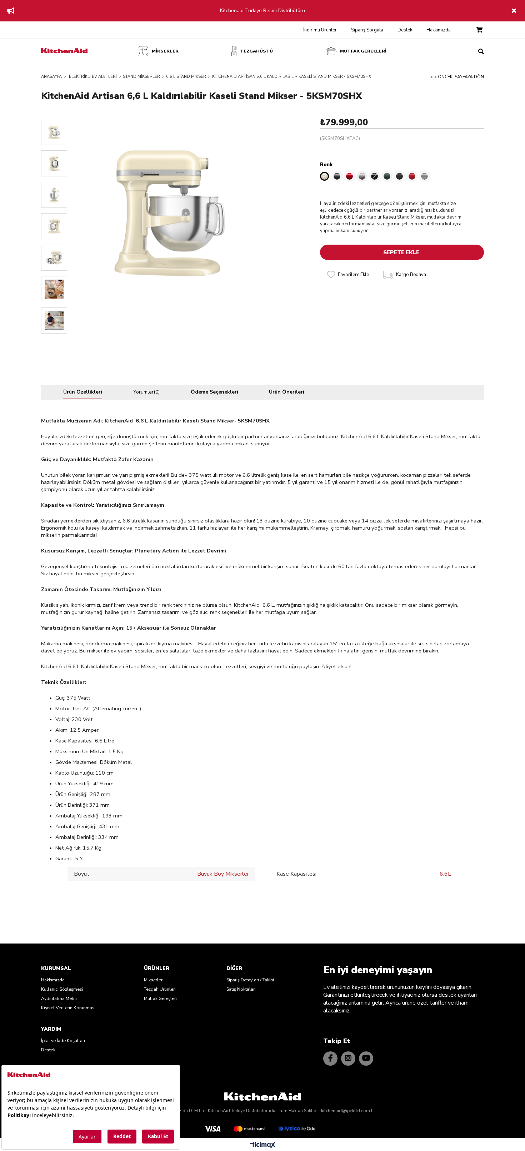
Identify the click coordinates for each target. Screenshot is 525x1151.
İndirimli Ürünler (320, 30)
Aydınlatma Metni (59, 998)
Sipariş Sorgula (367, 30)
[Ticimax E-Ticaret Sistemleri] (262, 1145)
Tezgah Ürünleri (160, 989)
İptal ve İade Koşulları (63, 1040)
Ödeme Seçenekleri (214, 392)
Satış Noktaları (241, 989)
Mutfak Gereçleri (160, 998)
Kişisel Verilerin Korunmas (68, 1008)
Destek (405, 30)
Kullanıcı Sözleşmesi (62, 989)
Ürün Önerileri (286, 392)
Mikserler (153, 980)
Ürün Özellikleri (82, 392)
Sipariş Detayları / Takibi (250, 980)
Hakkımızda (438, 30)
